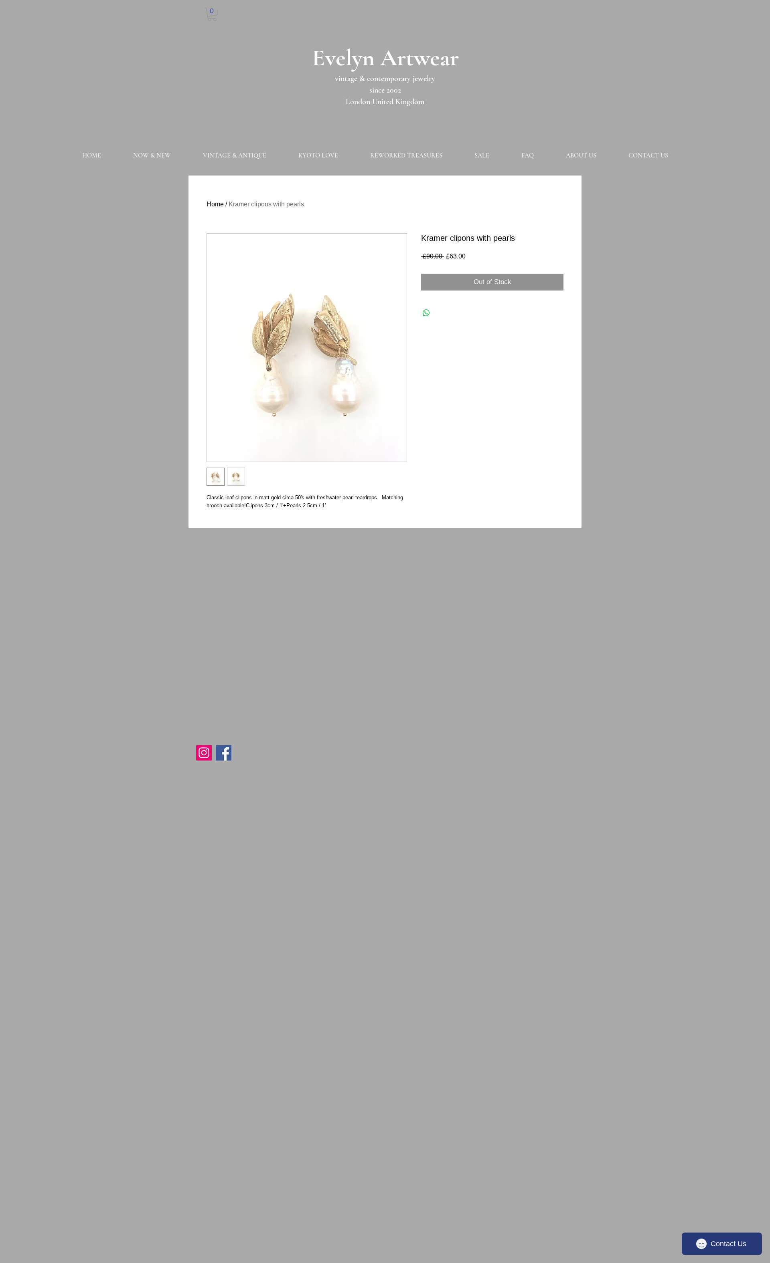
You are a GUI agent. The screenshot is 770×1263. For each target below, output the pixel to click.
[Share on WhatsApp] (426, 313)
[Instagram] (204, 753)
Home (215, 204)
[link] (212, 14)
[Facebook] (223, 753)
